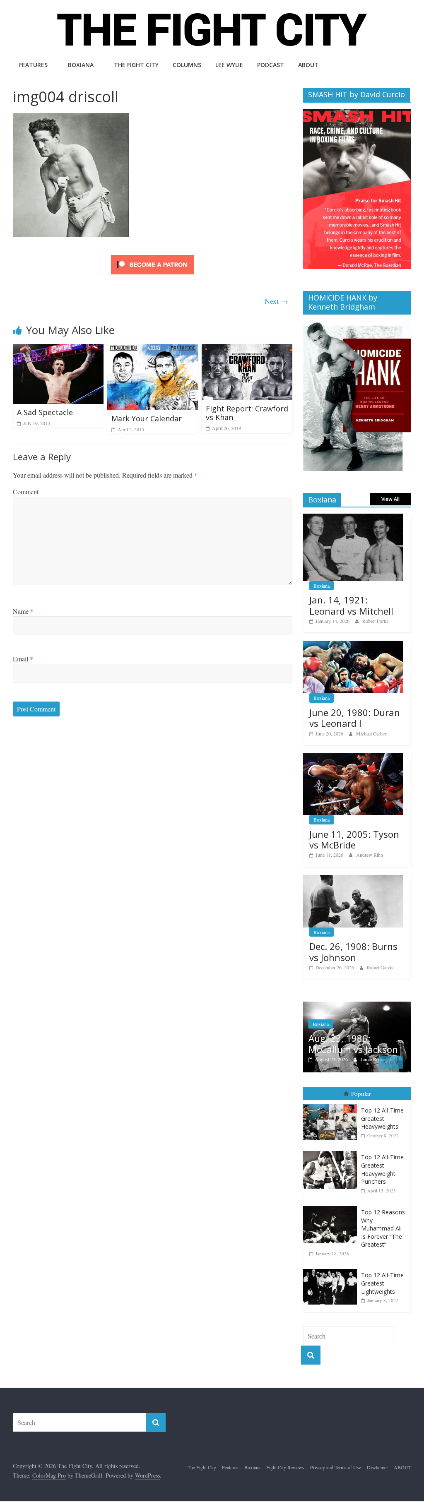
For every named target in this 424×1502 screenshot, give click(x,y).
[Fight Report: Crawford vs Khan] (247, 349)
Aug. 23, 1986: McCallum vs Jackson (353, 1043)
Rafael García (380, 967)
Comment (26, 491)
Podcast (270, 65)
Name (23, 611)
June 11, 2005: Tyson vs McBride (354, 839)
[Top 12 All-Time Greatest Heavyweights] (332, 1104)
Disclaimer (377, 1467)
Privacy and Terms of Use (335, 1467)
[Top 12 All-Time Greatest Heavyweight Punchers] (332, 1151)
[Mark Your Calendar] (152, 349)
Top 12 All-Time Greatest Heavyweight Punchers (382, 1169)
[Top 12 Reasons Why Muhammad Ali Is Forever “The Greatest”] (332, 1206)
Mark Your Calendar (146, 418)
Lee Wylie (229, 65)
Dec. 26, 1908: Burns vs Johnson (353, 951)
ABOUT (308, 65)
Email (23, 658)
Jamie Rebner (374, 1059)
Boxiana (81, 65)
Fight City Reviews (285, 1467)
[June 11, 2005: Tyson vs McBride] (353, 758)
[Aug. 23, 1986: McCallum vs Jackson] (357, 1006)
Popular (361, 1093)
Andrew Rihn (369, 854)
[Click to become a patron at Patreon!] (152, 256)
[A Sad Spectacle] (58, 349)
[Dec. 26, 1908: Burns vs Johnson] (353, 879)
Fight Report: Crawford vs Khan (247, 413)
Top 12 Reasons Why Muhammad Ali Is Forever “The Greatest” (383, 1228)
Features (33, 65)
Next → (276, 301)
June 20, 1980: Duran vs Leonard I (354, 717)
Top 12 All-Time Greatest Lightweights (382, 1283)
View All (390, 498)
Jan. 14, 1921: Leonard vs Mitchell (351, 605)
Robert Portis (375, 621)
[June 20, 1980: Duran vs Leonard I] (353, 645)
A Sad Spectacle (45, 412)
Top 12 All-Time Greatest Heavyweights (382, 1118)
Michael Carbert (372, 733)
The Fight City (136, 65)
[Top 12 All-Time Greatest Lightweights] (332, 1269)
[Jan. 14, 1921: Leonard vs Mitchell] (353, 518)
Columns (187, 65)
